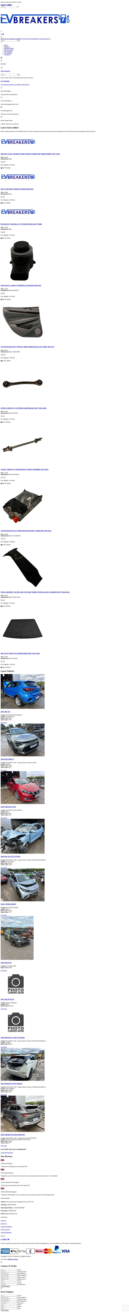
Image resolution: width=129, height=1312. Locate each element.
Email (5, 1152)
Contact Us (47, 39)
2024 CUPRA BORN (8, 904)
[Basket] (1, 37)
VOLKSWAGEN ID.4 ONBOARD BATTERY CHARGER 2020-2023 (26, 531)
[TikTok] (7, 5)
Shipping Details (14, 39)
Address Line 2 (21, 1279)
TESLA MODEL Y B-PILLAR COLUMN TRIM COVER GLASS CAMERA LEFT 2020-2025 (35, 592)
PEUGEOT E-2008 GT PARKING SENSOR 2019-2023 (21, 285)
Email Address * (21, 1273)
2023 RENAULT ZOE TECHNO (13, 1038)
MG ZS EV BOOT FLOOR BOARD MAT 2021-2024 (20, 653)
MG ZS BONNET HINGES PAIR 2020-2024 (17, 189)
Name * (19, 1270)
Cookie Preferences (6, 1232)
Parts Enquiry (4, 1310)
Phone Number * (22, 1275)
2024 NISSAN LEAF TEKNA (11, 1084)
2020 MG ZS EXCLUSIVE (10, 856)
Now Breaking (32, 39)
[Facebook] (10, 5)
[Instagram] (5, 5)
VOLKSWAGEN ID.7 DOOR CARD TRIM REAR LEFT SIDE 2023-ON (27, 347)
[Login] (3, 34)
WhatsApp (10, 1152)
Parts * (19, 1308)
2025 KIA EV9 (6, 963)
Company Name (21, 1271)
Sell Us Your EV (23, 39)
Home (2, 39)
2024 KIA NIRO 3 (7, 759)
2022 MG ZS (5, 712)
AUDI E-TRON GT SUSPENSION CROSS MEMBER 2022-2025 (24, 469)
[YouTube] (8, 5)
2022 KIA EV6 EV (7, 999)
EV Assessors (40, 39)
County (19, 1282)
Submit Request (5, 1286)
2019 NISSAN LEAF (8, 807)
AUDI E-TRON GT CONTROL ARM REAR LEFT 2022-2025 (23, 408)
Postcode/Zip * (21, 1284)
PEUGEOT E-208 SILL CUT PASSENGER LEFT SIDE (21, 224)
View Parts (4, 722)
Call (2, 1152)
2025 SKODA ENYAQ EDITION (13, 1135)
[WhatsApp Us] (4, 5)
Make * (19, 1305)
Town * (19, 1281)
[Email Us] (3, 5)
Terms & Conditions (6, 1226)
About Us (7, 39)
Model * (19, 1306)
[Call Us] (1, 5)
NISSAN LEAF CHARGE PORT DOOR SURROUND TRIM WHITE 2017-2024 (30, 154)
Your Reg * (20, 1303)
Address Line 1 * (22, 1277)
